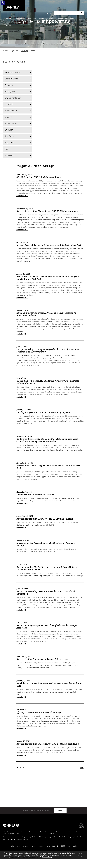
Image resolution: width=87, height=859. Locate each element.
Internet (8, 117)
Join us (72, 19)
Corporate (9, 85)
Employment (10, 92)
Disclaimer (79, 832)
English (47, 13)
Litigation (9, 130)
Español (47, 846)
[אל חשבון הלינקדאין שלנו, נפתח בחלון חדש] (4, 825)
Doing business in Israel (66, 44)
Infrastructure (11, 111)
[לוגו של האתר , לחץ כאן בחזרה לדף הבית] (14, 5)
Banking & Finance (12, 72)
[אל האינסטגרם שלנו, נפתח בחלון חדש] (13, 825)
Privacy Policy (54, 832)
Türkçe (75, 846)
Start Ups (24, 51)
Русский (40, 846)
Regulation (9, 143)
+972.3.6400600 (74, 837)
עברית (18, 846)
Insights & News (23, 44)
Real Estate (9, 136)
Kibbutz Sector (11, 124)
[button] (3, 3)
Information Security (67, 832)
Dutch (69, 846)
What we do (20, 19)
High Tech (14, 51)
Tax (6, 149)
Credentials (36, 44)
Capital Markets (11, 79)
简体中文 (55, 846)
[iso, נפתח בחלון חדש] (81, 827)
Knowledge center (46, 19)
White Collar (10, 155)
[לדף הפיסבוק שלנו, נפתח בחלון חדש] (9, 825)
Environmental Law (13, 98)
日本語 (62, 846)
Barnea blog (62, 19)
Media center (33, 832)
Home (5, 51)
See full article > (22, 196)
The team (32, 19)
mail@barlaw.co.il (22, 839)
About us (8, 19)
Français (25, 846)
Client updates (49, 44)
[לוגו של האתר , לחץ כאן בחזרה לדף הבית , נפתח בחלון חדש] (17, 825)
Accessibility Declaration (12, 833)
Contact (7, 26)
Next (81, 768)
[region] (43, 50)
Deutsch (32, 846)
